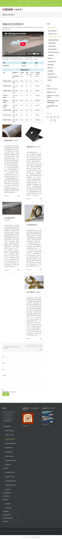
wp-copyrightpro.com (36, 537)
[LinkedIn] (34, 346)
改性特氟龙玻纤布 (7, 493)
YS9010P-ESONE (7, 90)
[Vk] (40, 349)
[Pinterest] (40, 346)
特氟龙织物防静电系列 (10, 443)
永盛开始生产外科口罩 (52, 89)
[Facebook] (27, 346)
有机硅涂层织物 (7, 514)
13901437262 (9, 415)
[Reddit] (37, 346)
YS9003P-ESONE (7, 81)
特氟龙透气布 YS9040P (33, 147)
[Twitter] (30, 346)
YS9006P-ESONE (7, 86)
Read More (6, 196)
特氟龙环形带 (8, 508)
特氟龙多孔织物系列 (10, 439)
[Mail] (51, 120)
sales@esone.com (40, 1)
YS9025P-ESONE (7, 115)
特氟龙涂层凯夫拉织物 (10, 460)
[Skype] (54, 120)
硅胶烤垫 (5, 521)
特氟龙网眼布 (6, 496)
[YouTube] (58, 117)
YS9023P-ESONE (7, 110)
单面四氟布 (8, 464)
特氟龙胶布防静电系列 (10, 481)
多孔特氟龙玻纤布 (31, 225)
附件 (3, 390)
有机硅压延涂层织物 (8, 518)
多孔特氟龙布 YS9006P (33, 292)
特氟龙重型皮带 (9, 447)
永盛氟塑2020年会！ (52, 92)
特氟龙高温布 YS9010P (11, 140)
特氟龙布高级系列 (9, 430)
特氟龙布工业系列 (9, 435)
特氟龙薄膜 (5, 511)
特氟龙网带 (8, 503)
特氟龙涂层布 (8, 421)
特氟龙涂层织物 (7, 426)
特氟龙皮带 (5, 499)
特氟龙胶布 (5, 468)
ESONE (30, 531)
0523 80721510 (9, 413)
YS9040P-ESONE (7, 120)
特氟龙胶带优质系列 (10, 472)
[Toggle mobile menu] (59, 9)
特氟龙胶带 (8, 489)
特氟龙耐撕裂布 (9, 452)
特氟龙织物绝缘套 (9, 456)
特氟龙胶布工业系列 (10, 476)
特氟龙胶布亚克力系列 (10, 485)
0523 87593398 (8, 417)
